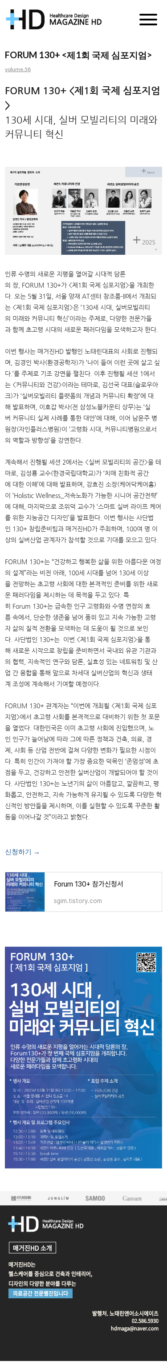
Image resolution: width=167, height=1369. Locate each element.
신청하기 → (22, 851)
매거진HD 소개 (32, 1247)
